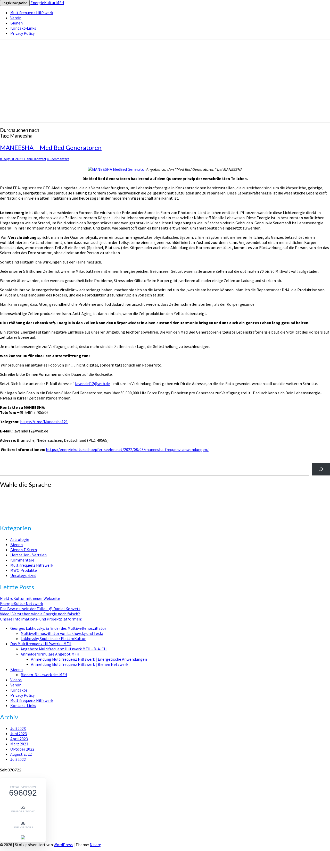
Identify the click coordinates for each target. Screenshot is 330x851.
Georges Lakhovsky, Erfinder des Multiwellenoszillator (58, 628)
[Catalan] (12, 495)
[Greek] (23, 500)
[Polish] (2, 511)
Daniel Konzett (35, 159)
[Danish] (38, 495)
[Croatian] (28, 495)
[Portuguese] (7, 511)
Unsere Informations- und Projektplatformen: (41, 619)
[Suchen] (321, 469)
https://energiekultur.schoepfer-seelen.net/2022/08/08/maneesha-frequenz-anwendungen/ (127, 449)
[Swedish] (33, 511)
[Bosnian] (2, 495)
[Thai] (38, 511)
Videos (16, 679)
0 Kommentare (58, 159)
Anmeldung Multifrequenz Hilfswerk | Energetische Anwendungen (89, 659)
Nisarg (95, 844)
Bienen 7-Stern (23, 549)
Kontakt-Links (23, 28)
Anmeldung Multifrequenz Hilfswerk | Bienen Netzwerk (79, 664)
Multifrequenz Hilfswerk (31, 12)
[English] (2, 500)
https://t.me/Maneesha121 (44, 421)
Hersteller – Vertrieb (28, 554)
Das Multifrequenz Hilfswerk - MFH (40, 643)
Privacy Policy (22, 33)
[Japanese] (12, 506)
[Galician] (17, 500)
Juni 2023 (18, 733)
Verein (15, 17)
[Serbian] (23, 511)
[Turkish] (2, 516)
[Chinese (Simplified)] (17, 495)
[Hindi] (38, 500)
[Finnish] (7, 500)
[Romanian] (12, 511)
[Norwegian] (33, 506)
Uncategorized (23, 575)
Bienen (16, 22)
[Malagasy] (28, 506)
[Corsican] (23, 495)
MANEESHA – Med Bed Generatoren (51, 147)
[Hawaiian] (28, 500)
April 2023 (19, 738)
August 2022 (21, 754)
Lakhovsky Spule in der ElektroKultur (53, 638)
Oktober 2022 (22, 749)
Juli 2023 (18, 728)
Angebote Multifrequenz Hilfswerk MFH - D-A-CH (64, 648)
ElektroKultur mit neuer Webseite (30, 598)
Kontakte (18, 690)
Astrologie (19, 539)
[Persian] (38, 506)
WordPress (63, 844)
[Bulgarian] (7, 495)
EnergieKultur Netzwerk (21, 603)
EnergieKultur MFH (47, 2)
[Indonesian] (2, 506)
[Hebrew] (33, 500)
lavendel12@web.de (92, 383)
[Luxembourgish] (23, 506)
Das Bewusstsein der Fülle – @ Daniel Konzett (40, 608)
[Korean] (17, 506)
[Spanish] (28, 511)
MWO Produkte (23, 570)
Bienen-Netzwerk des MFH (44, 674)
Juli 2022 (18, 759)
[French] (12, 500)
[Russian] (17, 511)
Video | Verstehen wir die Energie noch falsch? (40, 613)
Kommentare (22, 560)
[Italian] (7, 506)
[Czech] (33, 495)
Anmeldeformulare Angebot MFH (50, 654)
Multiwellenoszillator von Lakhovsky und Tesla (62, 633)
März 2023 (19, 743)
